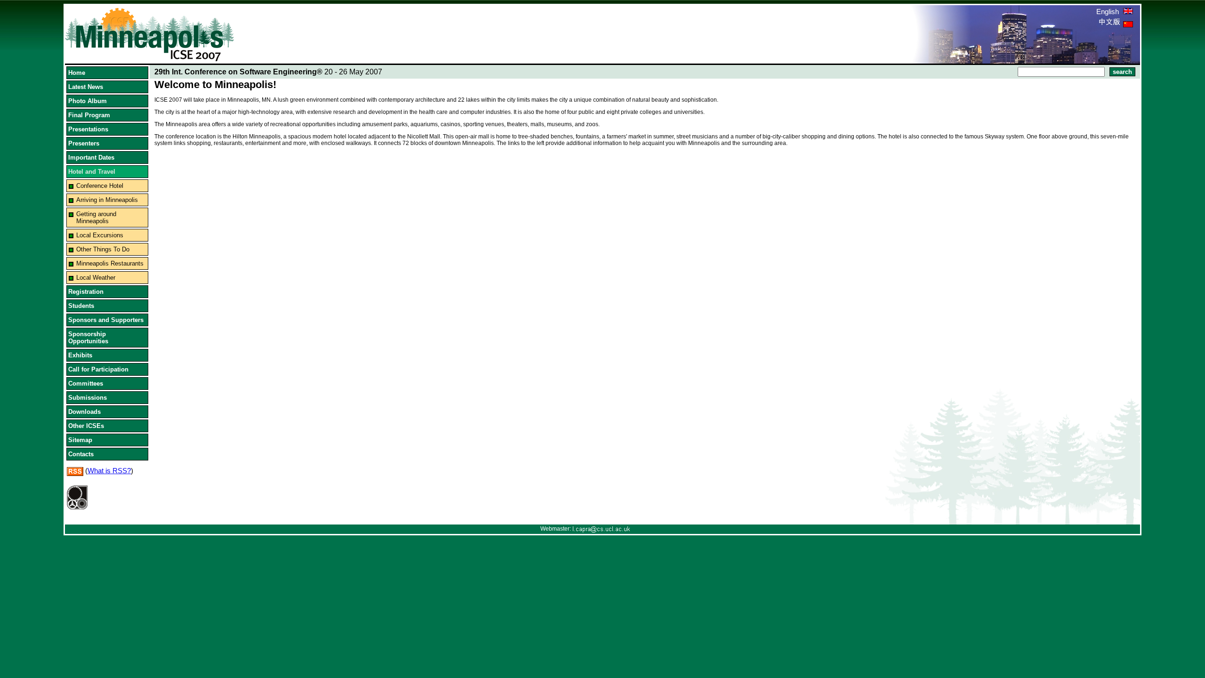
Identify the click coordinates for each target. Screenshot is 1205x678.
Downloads (84, 411)
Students (81, 305)
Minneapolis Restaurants (110, 263)
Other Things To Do (102, 249)
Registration (86, 291)
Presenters (83, 143)
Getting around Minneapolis (96, 217)
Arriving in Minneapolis (107, 199)
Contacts (81, 454)
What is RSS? (109, 471)
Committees (85, 383)
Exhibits (80, 355)
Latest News (85, 86)
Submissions (87, 397)
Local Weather (95, 277)
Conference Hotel (99, 185)
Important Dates (91, 157)
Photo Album (87, 101)
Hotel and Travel (91, 171)
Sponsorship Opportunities (88, 338)
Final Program (89, 115)
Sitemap (80, 440)
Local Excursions (99, 235)
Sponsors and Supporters (106, 319)
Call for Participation (98, 369)
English (1108, 12)
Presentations (88, 129)
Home (76, 72)
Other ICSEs (86, 425)
